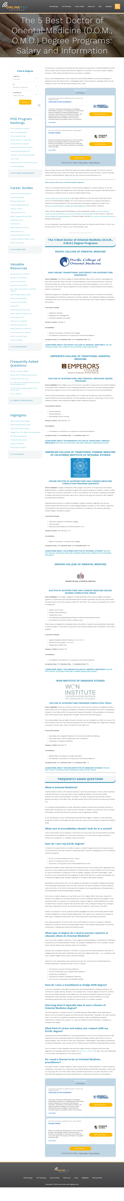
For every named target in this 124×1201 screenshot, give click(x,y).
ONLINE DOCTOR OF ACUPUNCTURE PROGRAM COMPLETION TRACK (77, 769)
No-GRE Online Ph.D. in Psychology (20, 140)
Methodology (54, 6)
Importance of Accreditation (18, 321)
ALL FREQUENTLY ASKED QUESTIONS (21, 400)
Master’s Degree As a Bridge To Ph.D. (21, 313)
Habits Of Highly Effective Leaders (20, 294)
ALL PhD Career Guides (18, 249)
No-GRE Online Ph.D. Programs (19, 143)
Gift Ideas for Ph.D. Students (18, 277)
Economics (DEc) (15, 224)
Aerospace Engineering (17, 197)
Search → (25, 102)
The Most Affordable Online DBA (19, 151)
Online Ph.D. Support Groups (18, 325)
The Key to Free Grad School (18, 285)
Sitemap (95, 1178)
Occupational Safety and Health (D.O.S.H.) (22, 239)
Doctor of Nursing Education (18, 132)
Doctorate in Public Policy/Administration (22, 155)
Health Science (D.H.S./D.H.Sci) (19, 227)
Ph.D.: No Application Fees (18, 136)
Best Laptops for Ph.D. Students (20, 274)
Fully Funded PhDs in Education (20, 128)
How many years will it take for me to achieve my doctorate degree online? (25, 383)
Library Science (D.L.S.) (17, 231)
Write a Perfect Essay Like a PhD (20, 310)
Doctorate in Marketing (17, 166)
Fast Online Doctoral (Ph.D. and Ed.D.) (21, 147)
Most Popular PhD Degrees (18, 447)
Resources (91, 6)
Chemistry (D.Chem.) (16, 208)
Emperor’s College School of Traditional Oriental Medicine (65, 206)
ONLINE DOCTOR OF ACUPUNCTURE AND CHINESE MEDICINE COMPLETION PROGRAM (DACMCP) (78, 553)
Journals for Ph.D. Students (18, 302)
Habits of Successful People (18, 336)
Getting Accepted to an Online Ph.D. (20, 328)
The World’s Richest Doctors (18, 440)
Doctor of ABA (14, 159)
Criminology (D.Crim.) (16, 220)
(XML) (100, 1178)
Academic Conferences (17, 443)
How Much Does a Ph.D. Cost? (19, 379)
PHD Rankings (66, 6)
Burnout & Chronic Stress (17, 281)
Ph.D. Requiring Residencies (18, 436)
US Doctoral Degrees (16, 340)
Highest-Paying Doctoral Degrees (20, 421)
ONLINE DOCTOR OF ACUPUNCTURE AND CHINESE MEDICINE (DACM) (78, 670)
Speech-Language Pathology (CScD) (21, 216)
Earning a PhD (14, 306)
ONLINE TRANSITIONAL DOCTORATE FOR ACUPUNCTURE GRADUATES (78, 346)
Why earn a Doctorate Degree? (19, 371)
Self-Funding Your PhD (17, 317)
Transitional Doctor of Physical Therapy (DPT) (24, 162)
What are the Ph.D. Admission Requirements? (23, 375)
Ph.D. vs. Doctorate (16, 394)
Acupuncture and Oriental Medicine (20, 193)
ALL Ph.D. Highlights (17, 454)
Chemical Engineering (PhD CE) (19, 205)
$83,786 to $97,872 (86, 1051)
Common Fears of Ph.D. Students (20, 332)
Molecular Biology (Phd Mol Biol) (20, 235)
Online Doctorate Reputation (18, 298)
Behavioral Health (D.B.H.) (17, 201)
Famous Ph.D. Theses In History (19, 428)
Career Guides (79, 6)
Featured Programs (80, 90)
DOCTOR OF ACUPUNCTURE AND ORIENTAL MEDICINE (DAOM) (82, 443)
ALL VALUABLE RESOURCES (18, 346)
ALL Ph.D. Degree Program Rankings (22, 173)
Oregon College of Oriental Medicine (57, 216)
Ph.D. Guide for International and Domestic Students (23, 290)
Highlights (108, 6)
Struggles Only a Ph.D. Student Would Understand (25, 432)
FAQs (100, 6)
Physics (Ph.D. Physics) (17, 243)
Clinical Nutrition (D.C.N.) (17, 212)
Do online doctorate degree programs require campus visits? (23, 389)
